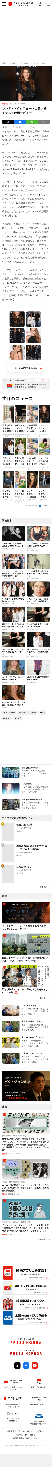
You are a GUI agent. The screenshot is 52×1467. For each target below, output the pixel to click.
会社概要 (10, 1431)
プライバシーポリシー (25, 1431)
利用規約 (40, 1431)
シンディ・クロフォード (28, 712)
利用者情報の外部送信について (25, 1438)
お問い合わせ (30, 1435)
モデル (42, 712)
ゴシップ (17, 718)
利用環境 (19, 1435)
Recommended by (31, 505)
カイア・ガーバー (9, 712)
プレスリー (7, 718)
